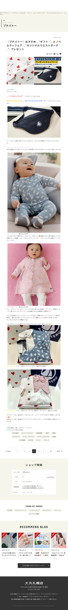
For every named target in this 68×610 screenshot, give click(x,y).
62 (51, 451)
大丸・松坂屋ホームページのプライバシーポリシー (34, 596)
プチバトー (7, 13)
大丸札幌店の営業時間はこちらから (33, 488)
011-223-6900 (27, 481)
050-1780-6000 (35, 589)
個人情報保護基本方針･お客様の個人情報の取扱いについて (29, 599)
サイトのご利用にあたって (31, 594)
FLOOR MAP (50, 477)
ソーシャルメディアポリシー (49, 594)
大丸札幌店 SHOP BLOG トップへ (33, 565)
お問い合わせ (53, 599)
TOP (1, 13)
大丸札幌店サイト (15, 594)
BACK (9, 451)
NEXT (59, 451)
